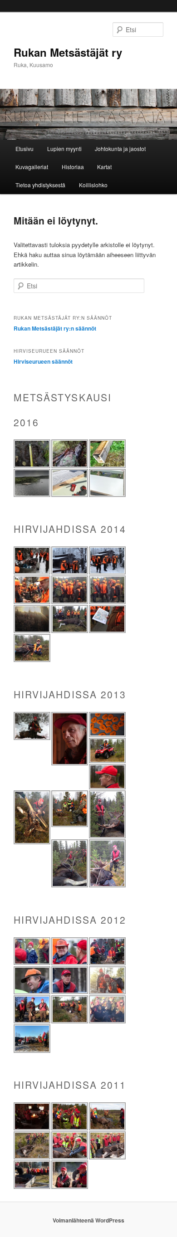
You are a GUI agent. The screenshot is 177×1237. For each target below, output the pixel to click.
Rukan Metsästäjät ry (68, 52)
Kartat (104, 166)
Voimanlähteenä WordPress (88, 1220)
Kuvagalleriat (31, 166)
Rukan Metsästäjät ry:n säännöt (55, 328)
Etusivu (24, 148)
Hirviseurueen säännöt (43, 361)
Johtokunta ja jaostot (120, 148)
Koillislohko (93, 185)
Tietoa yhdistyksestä (40, 185)
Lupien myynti (64, 148)
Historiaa (73, 166)
